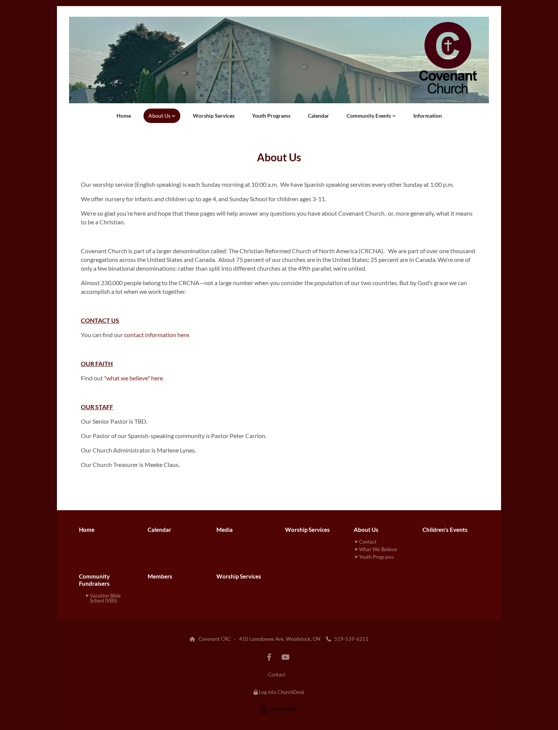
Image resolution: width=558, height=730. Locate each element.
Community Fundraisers (94, 580)
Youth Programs (271, 115)
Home (124, 115)
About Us (160, 115)
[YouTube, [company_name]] (285, 656)
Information (427, 115)
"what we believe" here (133, 378)
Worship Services (214, 115)
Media (224, 529)
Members (160, 576)
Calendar (318, 115)
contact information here (156, 334)
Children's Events (445, 529)
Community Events (369, 115)
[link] (162, 116)
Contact (276, 675)
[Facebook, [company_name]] (269, 656)
